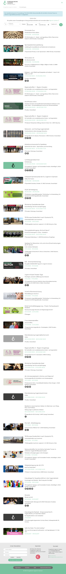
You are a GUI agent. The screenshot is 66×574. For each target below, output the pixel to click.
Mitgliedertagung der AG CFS (34, 465)
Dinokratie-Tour (30, 30)
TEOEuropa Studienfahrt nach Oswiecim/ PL (39, 217)
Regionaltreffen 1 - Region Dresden (36, 87)
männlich (19, 557)
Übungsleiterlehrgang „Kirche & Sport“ (37, 230)
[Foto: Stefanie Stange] (13, 62)
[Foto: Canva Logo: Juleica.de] (13, 296)
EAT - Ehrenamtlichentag (33, 262)
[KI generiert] (13, 106)
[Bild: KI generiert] (13, 76)
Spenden (38, 557)
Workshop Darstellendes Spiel (34, 204)
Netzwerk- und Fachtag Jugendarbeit (37, 129)
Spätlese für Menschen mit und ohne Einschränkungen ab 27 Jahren (43, 244)
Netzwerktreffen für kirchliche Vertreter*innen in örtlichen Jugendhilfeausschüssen (40, 450)
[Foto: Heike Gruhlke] (13, 310)
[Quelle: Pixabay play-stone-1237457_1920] (13, 483)
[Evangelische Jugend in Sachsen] (10, 2)
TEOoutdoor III (29, 58)
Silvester (27, 495)
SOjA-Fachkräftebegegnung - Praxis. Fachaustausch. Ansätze (42, 306)
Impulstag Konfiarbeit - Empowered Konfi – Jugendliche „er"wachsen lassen (39, 512)
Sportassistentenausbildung (34, 45)
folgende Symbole (53, 20)
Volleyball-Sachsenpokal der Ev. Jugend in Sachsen (41, 176)
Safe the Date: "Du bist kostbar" (35, 528)
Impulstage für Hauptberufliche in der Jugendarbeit (41, 478)
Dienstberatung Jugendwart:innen (36, 393)
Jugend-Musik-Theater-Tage (34, 274)
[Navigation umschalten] (62, 2)
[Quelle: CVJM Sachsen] (13, 180)
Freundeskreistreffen (31, 320)
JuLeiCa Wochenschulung (33, 291)
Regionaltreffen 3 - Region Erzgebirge (37, 348)
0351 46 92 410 (52, 555)
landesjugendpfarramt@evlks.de (56, 557)
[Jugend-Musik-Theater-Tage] (13, 280)
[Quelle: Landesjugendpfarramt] (13, 35)
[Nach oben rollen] (63, 571)
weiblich (12, 557)
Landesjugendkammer (32, 160)
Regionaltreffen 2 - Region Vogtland (36, 116)
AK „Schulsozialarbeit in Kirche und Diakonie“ (39, 376)
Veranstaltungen (22, 7)
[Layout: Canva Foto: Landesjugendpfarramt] (13, 468)
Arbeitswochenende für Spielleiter (36, 144)
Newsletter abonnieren (15, 560)
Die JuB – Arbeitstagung (32, 423)
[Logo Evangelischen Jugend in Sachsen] (13, 517)
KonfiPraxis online (30, 101)
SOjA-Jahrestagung (31, 189)
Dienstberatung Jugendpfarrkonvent (37, 335)
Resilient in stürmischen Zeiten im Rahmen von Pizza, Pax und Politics (42, 406)
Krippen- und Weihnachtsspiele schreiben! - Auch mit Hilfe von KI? (42, 73)
